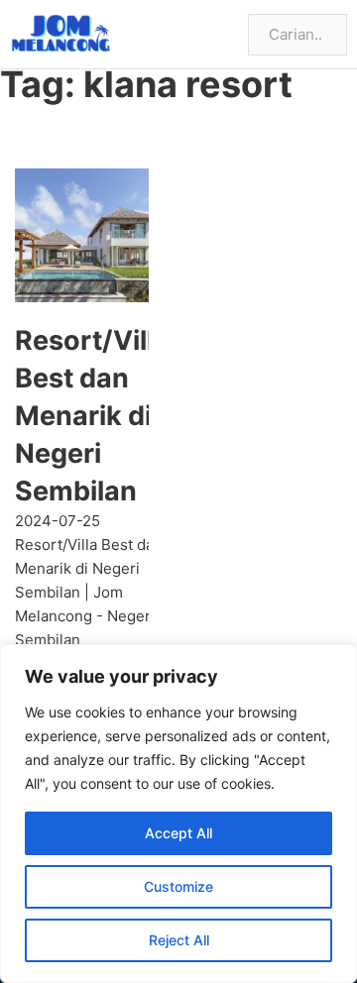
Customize (178, 886)
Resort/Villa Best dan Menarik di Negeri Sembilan (92, 415)
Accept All (178, 832)
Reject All (179, 939)
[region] (178, 813)
